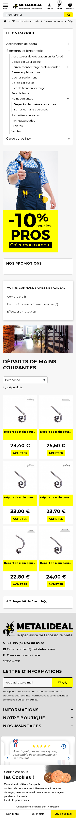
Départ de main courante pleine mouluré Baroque (56, 431)
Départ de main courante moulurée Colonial (20, 497)
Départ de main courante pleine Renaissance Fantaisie (20, 563)
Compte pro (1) (17, 296)
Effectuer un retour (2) (21, 311)
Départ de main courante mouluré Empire (56, 497)
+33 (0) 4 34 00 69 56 (28, 643)
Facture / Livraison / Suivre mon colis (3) (32, 304)
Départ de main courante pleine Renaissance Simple (56, 563)
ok (64, 682)
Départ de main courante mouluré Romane (20, 431)
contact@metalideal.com (36, 649)
